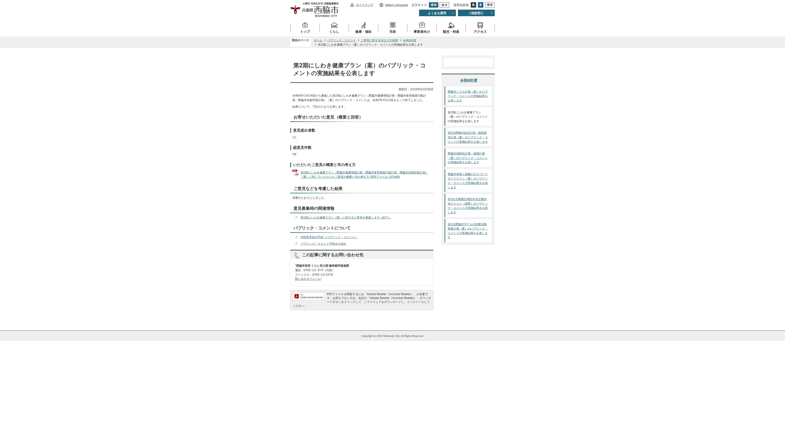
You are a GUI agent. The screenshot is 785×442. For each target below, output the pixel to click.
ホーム (318, 40)
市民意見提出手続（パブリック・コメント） (329, 237)
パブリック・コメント (341, 40)
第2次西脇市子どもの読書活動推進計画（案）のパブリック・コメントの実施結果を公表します (468, 230)
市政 (392, 32)
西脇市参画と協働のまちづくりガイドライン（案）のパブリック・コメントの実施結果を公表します (468, 180)
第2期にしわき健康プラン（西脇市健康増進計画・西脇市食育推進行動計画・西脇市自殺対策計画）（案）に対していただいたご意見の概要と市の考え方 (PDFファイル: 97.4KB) (364, 175)
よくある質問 (437, 13)
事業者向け (422, 32)
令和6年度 (409, 40)
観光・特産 (451, 32)
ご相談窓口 (475, 13)
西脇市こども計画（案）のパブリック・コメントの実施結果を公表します (468, 96)
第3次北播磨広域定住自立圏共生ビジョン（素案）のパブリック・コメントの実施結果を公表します (468, 205)
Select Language (396, 5)
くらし (334, 32)
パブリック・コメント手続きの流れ (323, 243)
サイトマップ (364, 5)
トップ (305, 32)
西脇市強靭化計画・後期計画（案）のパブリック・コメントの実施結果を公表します (468, 158)
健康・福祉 (363, 32)
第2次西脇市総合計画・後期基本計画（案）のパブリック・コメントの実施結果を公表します (468, 137)
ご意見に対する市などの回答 (379, 40)
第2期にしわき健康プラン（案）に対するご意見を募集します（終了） (346, 217)
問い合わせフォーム (308, 279)
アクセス (480, 32)
